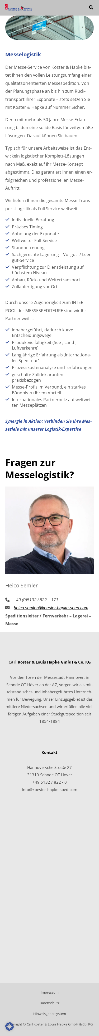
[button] (91, 8)
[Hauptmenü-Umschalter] (76, 7)
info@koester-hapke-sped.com (49, 789)
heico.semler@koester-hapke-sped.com (51, 607)
